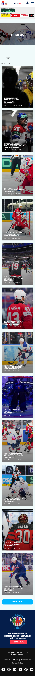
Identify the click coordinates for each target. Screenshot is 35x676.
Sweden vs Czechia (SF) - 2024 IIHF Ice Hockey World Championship (14, 190)
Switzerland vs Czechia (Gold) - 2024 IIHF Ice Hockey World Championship (14, 145)
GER (8, 326)
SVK (9, 282)
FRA (5, 504)
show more (17, 602)
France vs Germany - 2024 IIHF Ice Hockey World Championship (13, 500)
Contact (7, 660)
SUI (8, 149)
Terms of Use (26, 660)
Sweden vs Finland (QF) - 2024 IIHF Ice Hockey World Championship (14, 411)
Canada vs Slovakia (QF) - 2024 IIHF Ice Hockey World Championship (14, 278)
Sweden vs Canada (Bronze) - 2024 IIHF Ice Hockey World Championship (12, 100)
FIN (9, 415)
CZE (5, 149)
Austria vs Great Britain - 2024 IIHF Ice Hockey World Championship (14, 455)
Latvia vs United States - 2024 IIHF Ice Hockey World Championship (14, 588)
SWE (9, 105)
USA (8, 371)
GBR (9, 459)
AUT (5, 459)
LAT (5, 592)
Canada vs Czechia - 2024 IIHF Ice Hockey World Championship (13, 544)
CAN (5, 105)
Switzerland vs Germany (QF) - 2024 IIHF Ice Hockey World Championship (13, 322)
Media (15, 660)
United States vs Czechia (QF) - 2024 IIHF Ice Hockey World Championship (13, 367)
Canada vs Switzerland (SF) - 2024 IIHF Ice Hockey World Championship (13, 234)
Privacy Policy (17, 663)
